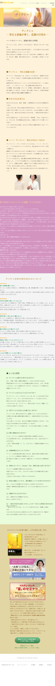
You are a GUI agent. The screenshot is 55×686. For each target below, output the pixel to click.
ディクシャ (44, 3)
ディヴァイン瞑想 (34, 3)
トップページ (23, 3)
